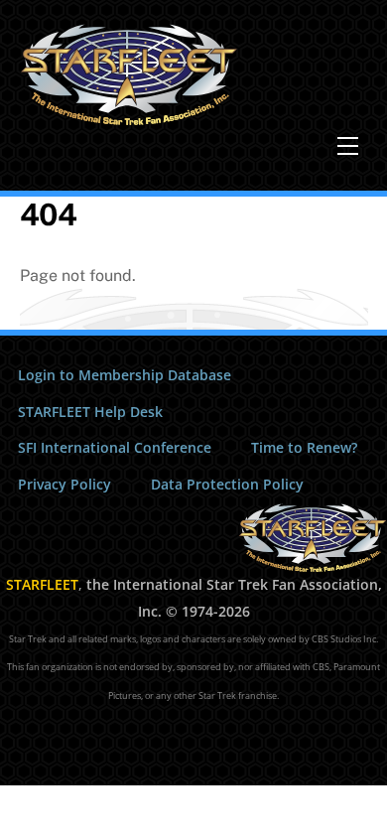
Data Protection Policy (227, 484)
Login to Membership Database (124, 374)
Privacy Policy (64, 484)
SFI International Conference (114, 447)
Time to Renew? (304, 447)
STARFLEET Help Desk (90, 411)
